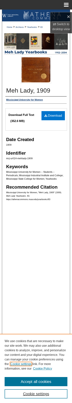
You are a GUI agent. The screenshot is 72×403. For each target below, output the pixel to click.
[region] (36, 368)
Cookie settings (20, 364)
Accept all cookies (36, 382)
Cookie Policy (42, 368)
